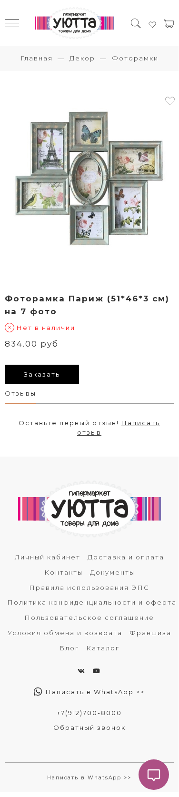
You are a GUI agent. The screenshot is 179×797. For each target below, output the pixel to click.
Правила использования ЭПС (89, 587)
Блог (69, 648)
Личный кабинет (47, 557)
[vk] (82, 671)
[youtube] (97, 671)
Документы (112, 572)
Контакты (63, 572)
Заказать (42, 374)
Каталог (102, 648)
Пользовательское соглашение (89, 617)
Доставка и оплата (126, 557)
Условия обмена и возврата (65, 633)
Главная (36, 58)
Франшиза (150, 633)
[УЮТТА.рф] (75, 23)
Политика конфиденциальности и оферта (92, 602)
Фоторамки (135, 58)
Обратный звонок (89, 727)
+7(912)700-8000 (89, 713)
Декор (82, 58)
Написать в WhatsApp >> (94, 692)
